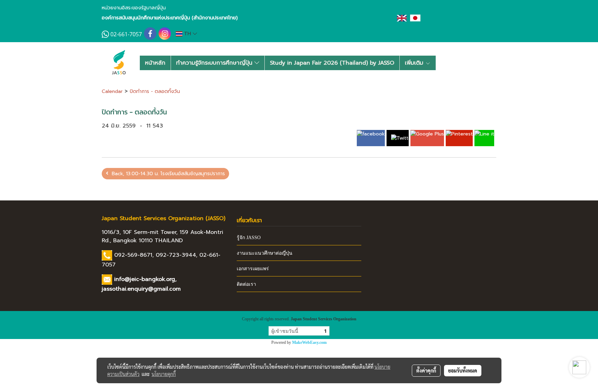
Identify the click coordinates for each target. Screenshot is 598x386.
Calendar (112, 91)
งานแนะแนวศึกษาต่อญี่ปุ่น (264, 253)
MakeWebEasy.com (309, 342)
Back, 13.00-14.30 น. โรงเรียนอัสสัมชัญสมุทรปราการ (166, 173)
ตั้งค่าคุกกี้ (426, 370)
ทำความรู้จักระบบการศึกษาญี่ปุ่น (215, 63)
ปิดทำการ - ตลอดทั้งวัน (155, 91)
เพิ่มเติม (415, 63)
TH (187, 33)
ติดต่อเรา (246, 284)
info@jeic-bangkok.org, (145, 279)
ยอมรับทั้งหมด (462, 370)
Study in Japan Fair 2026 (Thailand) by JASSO (332, 63)
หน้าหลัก (155, 63)
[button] (446, 62)
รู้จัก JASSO (249, 237)
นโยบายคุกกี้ (164, 374)
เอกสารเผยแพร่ (253, 268)
